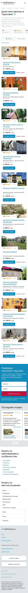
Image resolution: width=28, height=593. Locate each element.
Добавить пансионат (14, 564)
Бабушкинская (7, 499)
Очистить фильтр (5, 42)
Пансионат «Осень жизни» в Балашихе (13, 345)
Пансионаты (10, 8)
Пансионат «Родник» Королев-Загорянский (14, 221)
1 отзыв (13, 152)
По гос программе (8, 472)
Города (16, 8)
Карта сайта (4, 570)
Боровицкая (6, 493)
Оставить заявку (9, 72)
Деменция (6, 465)
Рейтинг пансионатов (6, 577)
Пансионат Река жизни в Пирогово (11, 63)
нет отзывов (15, 58)
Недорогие (6, 469)
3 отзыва (14, 278)
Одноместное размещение (10, 474)
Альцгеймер (6, 460)
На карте (22, 38)
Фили (4, 505)
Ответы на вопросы (6, 540)
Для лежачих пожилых (9, 467)
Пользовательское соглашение (9, 573)
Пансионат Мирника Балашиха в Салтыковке (14, 315)
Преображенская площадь (10, 496)
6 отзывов (14, 340)
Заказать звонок (5, 551)
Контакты (3, 537)
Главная (3, 8)
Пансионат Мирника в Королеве (10, 94)
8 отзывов (14, 248)
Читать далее (17, 427)
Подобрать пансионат (14, 393)
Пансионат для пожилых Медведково (11, 157)
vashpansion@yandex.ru (7, 548)
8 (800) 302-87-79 (5, 545)
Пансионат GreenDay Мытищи (13, 188)
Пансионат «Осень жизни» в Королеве (13, 125)
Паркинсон (6, 462)
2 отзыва (14, 184)
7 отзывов (14, 120)
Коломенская (6, 502)
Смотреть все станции (9, 507)
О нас (2, 534)
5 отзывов (14, 89)
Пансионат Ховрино (10, 252)
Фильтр (10, 38)
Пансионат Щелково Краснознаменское (10, 283)
